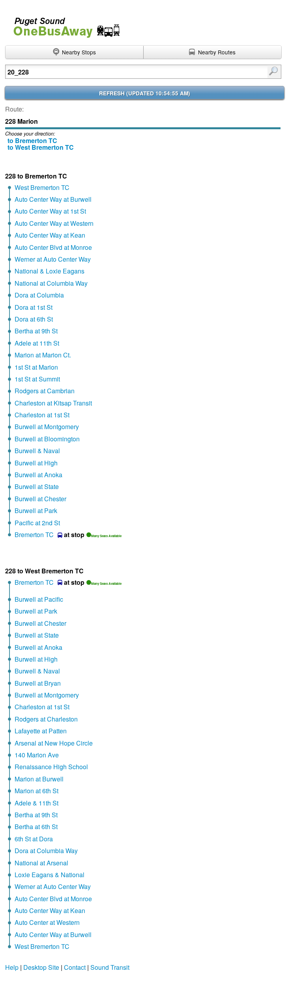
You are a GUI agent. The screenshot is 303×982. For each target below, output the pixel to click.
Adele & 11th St (36, 802)
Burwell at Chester (40, 498)
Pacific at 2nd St (37, 522)
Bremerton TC (34, 534)
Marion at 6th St (36, 790)
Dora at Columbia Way (46, 850)
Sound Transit (109, 967)
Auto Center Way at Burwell (53, 199)
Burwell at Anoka (38, 474)
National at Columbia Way (51, 283)
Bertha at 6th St (36, 826)
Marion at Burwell (39, 778)
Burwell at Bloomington (47, 438)
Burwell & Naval (37, 450)
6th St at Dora (34, 838)
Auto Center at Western (47, 922)
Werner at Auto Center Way (53, 259)
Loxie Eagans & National (49, 874)
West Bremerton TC (42, 187)
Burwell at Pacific (39, 599)
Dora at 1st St (33, 307)
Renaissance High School (51, 766)
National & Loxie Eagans (49, 270)
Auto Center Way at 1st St (50, 211)
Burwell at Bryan (38, 683)
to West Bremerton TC (40, 147)
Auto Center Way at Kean (50, 235)
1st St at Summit (37, 378)
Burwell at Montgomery (47, 426)
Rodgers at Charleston (46, 718)
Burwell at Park (36, 510)
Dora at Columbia (39, 294)
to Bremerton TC (32, 140)
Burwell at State (37, 486)
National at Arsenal (41, 862)
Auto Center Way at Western (54, 223)
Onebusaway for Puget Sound (63, 24)
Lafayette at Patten (41, 730)
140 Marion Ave (37, 754)
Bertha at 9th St (36, 330)
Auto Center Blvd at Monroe (53, 247)
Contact (75, 967)
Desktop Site (41, 967)
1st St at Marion (36, 367)
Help (12, 967)
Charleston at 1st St (42, 414)
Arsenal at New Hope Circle (54, 743)
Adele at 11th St (37, 343)
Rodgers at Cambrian (45, 390)
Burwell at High (36, 462)
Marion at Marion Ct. (43, 354)
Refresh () (144, 93)
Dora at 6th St (34, 319)
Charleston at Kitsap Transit (53, 402)
